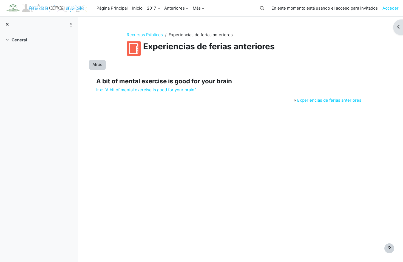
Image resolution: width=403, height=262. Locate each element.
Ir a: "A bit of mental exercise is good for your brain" (146, 89)
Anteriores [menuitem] (174, 8)
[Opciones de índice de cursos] (71, 25)
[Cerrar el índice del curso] (7, 25)
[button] (262, 8)
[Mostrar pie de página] (389, 248)
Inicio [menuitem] (137, 8)
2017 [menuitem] (151, 8)
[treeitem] (39, 40)
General (19, 39)
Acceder (390, 8)
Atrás (97, 64)
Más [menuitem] (197, 8)
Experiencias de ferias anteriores (329, 100)
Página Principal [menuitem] (112, 8)
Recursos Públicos (145, 34)
